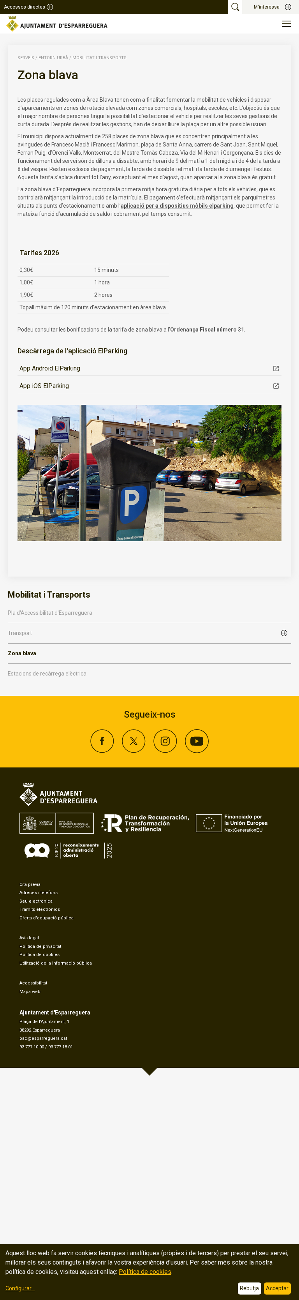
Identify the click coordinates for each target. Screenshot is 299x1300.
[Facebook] (102, 751)
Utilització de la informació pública (55, 963)
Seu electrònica (36, 901)
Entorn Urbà (53, 57)
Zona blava (22, 653)
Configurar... (20, 1288)
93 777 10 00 (31, 1047)
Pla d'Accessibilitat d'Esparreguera (50, 613)
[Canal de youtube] (197, 751)
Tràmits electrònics (39, 909)
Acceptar (277, 1288)
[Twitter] (134, 751)
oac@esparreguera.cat (43, 1038)
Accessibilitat (33, 983)
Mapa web (29, 991)
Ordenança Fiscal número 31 (207, 329)
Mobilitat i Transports (99, 57)
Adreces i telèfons (38, 892)
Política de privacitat (40, 946)
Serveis (26, 57)
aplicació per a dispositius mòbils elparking (177, 206)
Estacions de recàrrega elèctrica (47, 673)
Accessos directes (24, 7)
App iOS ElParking (44, 386)
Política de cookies (39, 954)
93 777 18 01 (60, 1047)
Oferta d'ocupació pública (46, 918)
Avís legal (29, 937)
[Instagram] (165, 751)
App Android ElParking (49, 368)
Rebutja (249, 1288)
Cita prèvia (29, 884)
